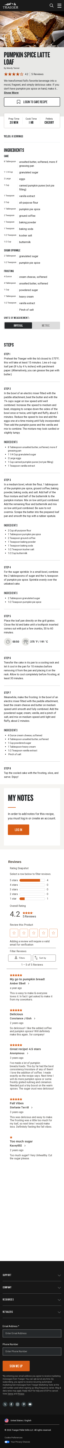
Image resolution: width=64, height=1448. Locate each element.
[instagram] (17, 1404)
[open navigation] (59, 5)
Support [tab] (7, 1275)
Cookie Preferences (13, 1437)
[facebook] (11, 1404)
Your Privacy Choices (20, 1442)
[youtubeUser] (30, 1404)
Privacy (21, 1394)
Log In (18, 829)
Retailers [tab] (8, 1311)
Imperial (18, 325)
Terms (10, 1394)
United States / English (21, 1420)
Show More (11, 92)
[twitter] (5, 1404)
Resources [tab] (8, 1299)
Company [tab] (7, 1287)
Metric (46, 325)
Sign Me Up (16, 1366)
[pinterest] (23, 1404)
